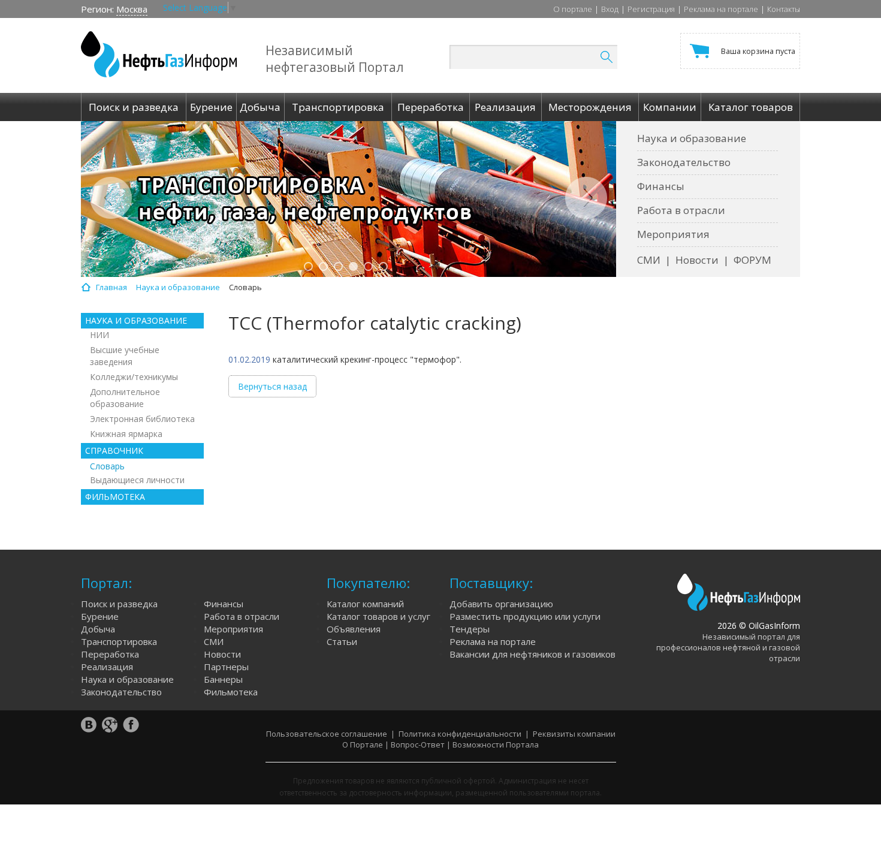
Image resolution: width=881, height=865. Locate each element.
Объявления (354, 629)
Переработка (110, 654)
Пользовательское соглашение (326, 733)
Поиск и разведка (119, 604)
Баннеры (223, 679)
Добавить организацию (501, 604)
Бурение (100, 616)
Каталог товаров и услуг (378, 616)
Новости (697, 260)
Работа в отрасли (681, 210)
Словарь (107, 466)
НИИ (99, 334)
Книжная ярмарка (126, 433)
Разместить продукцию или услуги (525, 616)
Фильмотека (231, 692)
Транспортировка (119, 641)
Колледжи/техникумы (134, 376)
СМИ (648, 260)
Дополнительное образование (125, 397)
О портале (572, 9)
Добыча (98, 629)
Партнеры (226, 667)
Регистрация (651, 9)
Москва (131, 9)
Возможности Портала (495, 744)
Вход (609, 9)
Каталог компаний (365, 604)
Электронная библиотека (142, 418)
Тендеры (469, 629)
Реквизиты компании (574, 733)
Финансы (660, 186)
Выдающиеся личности (137, 480)
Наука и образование (691, 138)
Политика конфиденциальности (460, 733)
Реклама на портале (721, 9)
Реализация (107, 667)
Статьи (342, 641)
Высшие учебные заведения (124, 355)
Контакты (783, 9)
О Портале (362, 744)
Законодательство (684, 162)
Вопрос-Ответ (418, 744)
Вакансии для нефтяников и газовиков (532, 654)
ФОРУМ (752, 260)
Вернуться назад (272, 386)
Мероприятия (673, 234)
